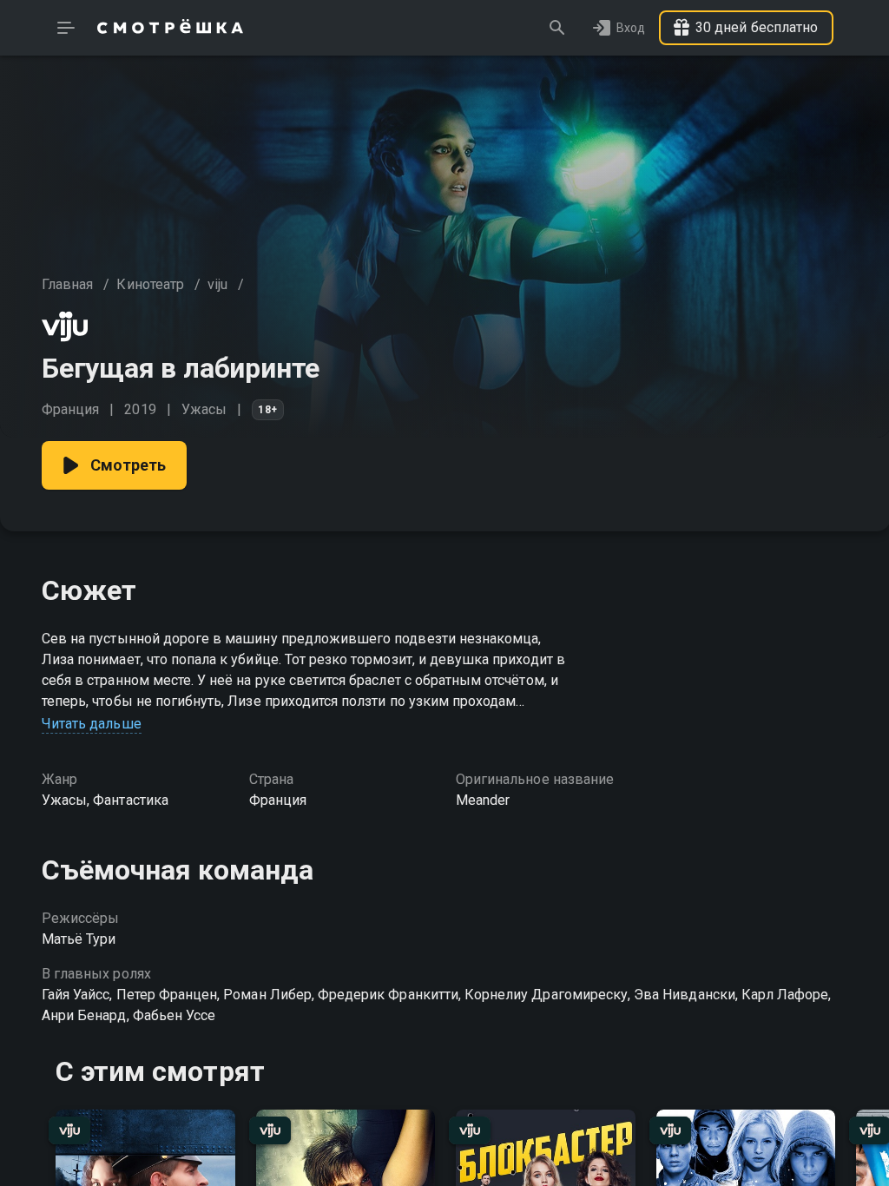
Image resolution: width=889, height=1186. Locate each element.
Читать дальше (92, 723)
